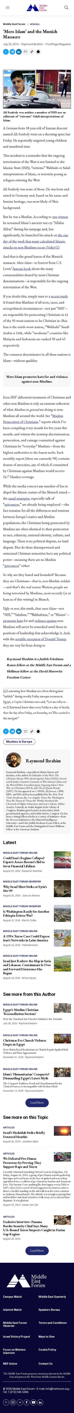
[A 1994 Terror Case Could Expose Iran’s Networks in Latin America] (62, 938)
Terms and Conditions (53, 1322)
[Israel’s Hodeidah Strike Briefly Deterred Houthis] (62, 1131)
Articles (34, 24)
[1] (58, 247)
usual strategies (18, 498)
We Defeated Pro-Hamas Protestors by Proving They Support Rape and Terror (22, 1162)
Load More (37, 1103)
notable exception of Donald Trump (40, 639)
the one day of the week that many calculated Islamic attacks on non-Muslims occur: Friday (35, 241)
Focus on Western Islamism (14, 1351)
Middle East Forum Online (20, 852)
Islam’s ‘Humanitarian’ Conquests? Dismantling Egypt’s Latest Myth (26, 1076)
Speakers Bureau (49, 1309)
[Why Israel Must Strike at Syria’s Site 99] (62, 888)
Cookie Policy (47, 1349)
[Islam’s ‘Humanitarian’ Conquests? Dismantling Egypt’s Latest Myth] (62, 1072)
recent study (59, 296)
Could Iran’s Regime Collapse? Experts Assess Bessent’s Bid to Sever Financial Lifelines (24, 862)
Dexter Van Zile (30, 1205)
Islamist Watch (12, 1309)
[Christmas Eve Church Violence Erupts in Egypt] (62, 1038)
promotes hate (13, 621)
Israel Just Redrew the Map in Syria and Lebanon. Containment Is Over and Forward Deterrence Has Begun (27, 967)
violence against (46, 621)
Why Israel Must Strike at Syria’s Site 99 (25, 888)
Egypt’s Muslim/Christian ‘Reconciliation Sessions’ (20, 1012)
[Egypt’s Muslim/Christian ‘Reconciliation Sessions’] (62, 1008)
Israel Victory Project (16, 1336)
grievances (12, 504)
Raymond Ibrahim (32, 44)
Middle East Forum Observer (22, 881)
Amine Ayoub (29, 978)
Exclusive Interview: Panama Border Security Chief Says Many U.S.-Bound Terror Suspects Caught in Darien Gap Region (34, 1228)
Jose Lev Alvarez (31, 895)
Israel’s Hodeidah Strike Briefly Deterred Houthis (24, 1134)
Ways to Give (46, 1336)
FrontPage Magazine (58, 44)
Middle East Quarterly (52, 1296)
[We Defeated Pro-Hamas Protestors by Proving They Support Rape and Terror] (62, 1157)
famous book (22, 269)
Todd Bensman (30, 945)
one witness (60, 217)
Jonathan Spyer (30, 1141)
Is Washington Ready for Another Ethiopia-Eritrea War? (26, 913)
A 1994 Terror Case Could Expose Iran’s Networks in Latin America (26, 938)
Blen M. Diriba (29, 920)
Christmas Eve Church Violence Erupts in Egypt (24, 1042)
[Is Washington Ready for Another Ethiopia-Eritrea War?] (62, 913)
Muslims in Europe (19, 741)
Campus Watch (12, 1296)
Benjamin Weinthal (32, 871)
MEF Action (10, 1363)
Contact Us (46, 1363)
